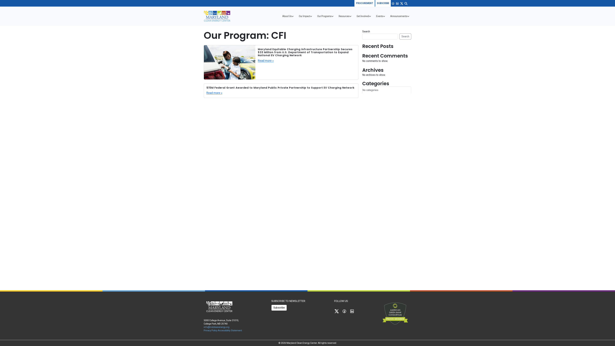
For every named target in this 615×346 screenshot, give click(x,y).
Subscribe (383, 3)
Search (366, 31)
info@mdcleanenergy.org (216, 327)
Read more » (266, 60)
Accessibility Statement (230, 330)
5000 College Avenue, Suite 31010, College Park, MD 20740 (221, 322)
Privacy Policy (211, 330)
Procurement (364, 3)
